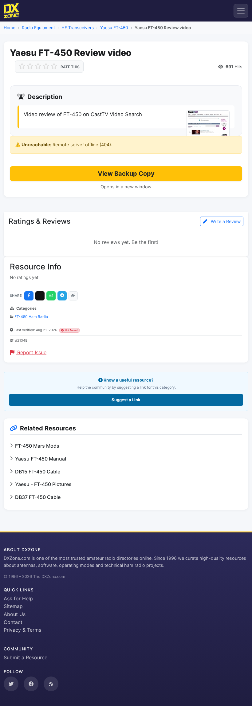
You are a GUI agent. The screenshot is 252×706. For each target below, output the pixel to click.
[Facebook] (28, 295)
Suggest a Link (126, 399)
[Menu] (241, 11)
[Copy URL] (73, 295)
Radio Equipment (38, 27)
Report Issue (31, 352)
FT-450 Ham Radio (31, 316)
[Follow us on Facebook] (31, 684)
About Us (15, 614)
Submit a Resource (25, 657)
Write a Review (225, 221)
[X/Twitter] (40, 295)
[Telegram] (62, 295)
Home (9, 27)
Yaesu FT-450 (114, 27)
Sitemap (13, 606)
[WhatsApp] (51, 295)
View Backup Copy (126, 173)
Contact (13, 622)
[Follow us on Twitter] (11, 684)
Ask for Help (18, 598)
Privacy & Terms (22, 630)
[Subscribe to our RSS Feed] (51, 684)
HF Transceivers (77, 27)
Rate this (70, 67)
